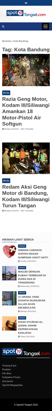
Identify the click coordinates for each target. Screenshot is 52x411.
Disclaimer (7, 381)
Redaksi (6, 369)
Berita (6, 93)
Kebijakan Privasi (11, 377)
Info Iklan (6, 373)
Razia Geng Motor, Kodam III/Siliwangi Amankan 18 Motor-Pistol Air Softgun (26, 111)
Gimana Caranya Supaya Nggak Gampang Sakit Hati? (33, 254)
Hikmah (8, 239)
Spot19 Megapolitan (12, 385)
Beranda (6, 41)
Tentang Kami (9, 365)
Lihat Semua (24, 239)
